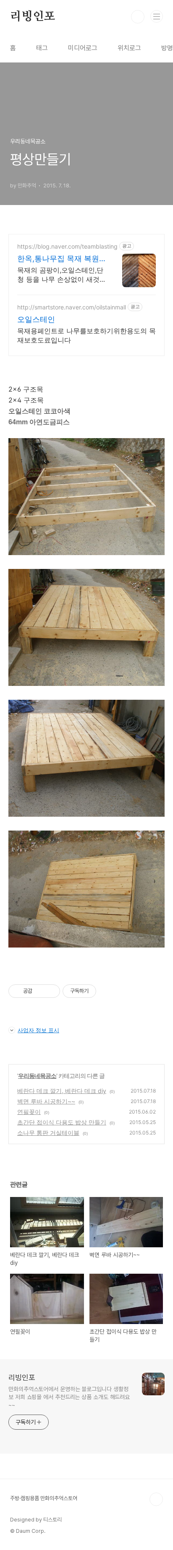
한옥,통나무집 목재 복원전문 (58, 259)
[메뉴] (156, 16)
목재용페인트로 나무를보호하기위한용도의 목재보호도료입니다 (86, 335)
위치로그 (129, 48)
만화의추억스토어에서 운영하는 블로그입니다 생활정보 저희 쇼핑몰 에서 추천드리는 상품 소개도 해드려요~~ (69, 1397)
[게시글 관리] (50, 991)
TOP (156, 1499)
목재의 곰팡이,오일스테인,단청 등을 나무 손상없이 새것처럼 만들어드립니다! (60, 275)
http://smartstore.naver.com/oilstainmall (71, 307)
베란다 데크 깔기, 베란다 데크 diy (61, 1090)
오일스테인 (36, 319)
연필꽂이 (29, 1111)
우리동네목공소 (37, 1075)
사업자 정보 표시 (38, 1030)
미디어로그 (82, 48)
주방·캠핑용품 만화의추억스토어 (43, 1498)
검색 (137, 16)
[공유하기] (40, 991)
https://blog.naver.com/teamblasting (67, 246)
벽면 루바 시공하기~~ (46, 1101)
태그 (42, 48)
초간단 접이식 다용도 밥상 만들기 (61, 1122)
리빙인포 (32, 17)
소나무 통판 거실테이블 (48, 1132)
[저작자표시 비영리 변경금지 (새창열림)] (107, 991)
